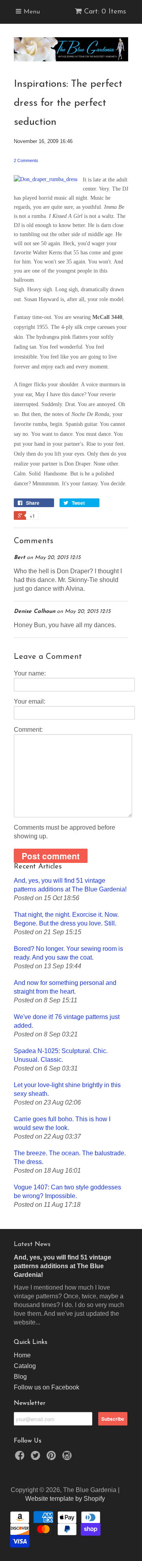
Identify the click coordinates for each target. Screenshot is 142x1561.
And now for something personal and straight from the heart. (65, 987)
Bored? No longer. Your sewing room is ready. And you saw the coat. (68, 953)
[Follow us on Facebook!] (21, 1458)
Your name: (30, 673)
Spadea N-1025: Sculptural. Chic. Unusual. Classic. (61, 1055)
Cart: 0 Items (105, 11)
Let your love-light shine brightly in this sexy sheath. (67, 1089)
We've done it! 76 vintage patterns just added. (67, 1021)
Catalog (25, 1366)
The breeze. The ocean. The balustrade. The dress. (70, 1157)
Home (22, 1355)
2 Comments (26, 160)
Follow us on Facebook (46, 1387)
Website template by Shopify (65, 1498)
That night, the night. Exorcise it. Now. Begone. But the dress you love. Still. (66, 919)
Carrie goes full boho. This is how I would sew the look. (62, 1123)
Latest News (32, 1244)
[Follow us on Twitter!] (37, 1458)
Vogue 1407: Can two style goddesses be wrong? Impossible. (67, 1191)
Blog (20, 1376)
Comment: (28, 729)
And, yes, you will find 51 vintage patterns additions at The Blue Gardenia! (70, 885)
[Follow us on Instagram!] (68, 1458)
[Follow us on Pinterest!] (52, 1458)
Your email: (29, 701)
